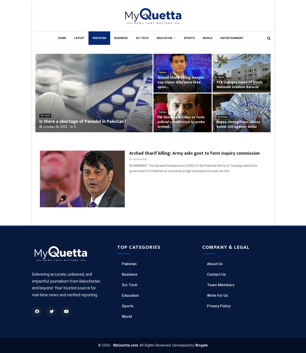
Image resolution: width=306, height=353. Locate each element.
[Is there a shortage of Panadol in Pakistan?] (94, 93)
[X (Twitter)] (52, 311)
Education (164, 38)
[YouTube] (66, 311)
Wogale (201, 345)
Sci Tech (142, 38)
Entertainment (232, 38)
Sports (189, 38)
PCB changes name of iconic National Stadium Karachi (240, 84)
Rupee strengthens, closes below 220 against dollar (238, 124)
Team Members (221, 285)
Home (62, 38)
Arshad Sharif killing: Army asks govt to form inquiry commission (194, 153)
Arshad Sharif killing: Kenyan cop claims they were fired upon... (180, 82)
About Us (215, 264)
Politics (163, 72)
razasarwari (140, 159)
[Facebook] (37, 311)
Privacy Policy (219, 306)
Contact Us (216, 274)
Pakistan (99, 38)
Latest (79, 38)
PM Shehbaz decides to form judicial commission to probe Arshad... (181, 122)
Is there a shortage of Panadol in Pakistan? (82, 121)
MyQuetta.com (125, 345)
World (207, 38)
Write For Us (217, 295)
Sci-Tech (129, 285)
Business (121, 38)
